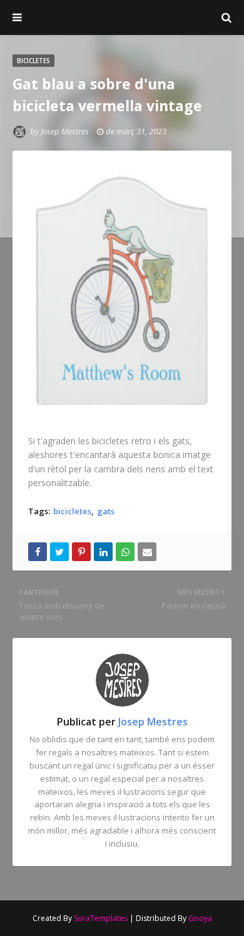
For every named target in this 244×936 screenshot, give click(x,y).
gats (105, 511)
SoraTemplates (101, 918)
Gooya (200, 918)
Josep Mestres (122, 13)
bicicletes (72, 511)
